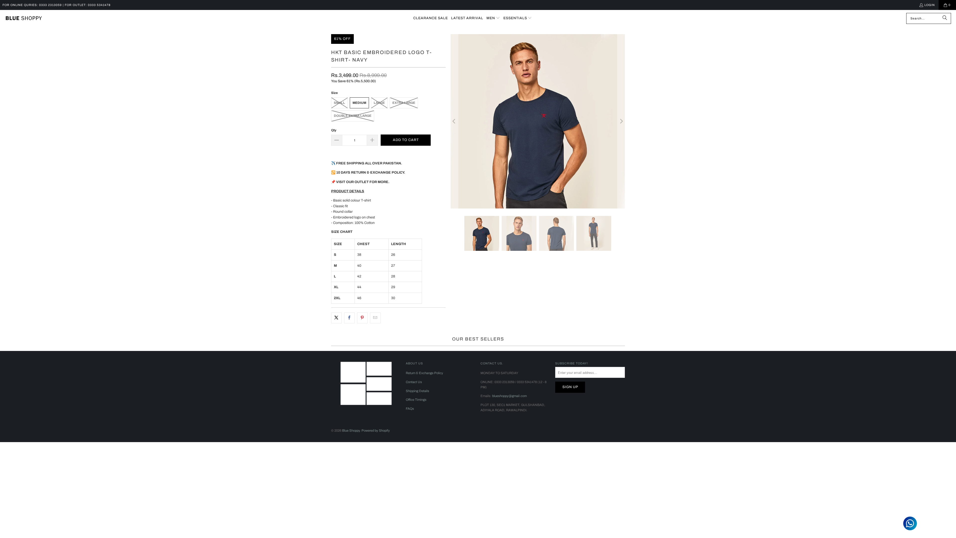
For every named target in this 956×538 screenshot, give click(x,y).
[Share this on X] (336, 318)
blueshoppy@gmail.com (509, 396)
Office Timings (416, 400)
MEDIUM (359, 103)
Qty (333, 130)
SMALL (339, 103)
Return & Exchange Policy (424, 373)
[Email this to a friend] (375, 318)
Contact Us (414, 382)
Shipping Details (417, 391)
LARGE (379, 103)
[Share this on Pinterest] (362, 318)
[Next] (621, 121)
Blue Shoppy (351, 430)
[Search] (945, 18)
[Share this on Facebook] (349, 318)
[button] (493, 18)
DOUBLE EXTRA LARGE (352, 116)
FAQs (410, 408)
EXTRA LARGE (403, 103)
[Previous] (454, 121)
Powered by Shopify (375, 430)
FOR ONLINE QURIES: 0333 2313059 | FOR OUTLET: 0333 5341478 (56, 5)
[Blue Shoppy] (23, 18)
